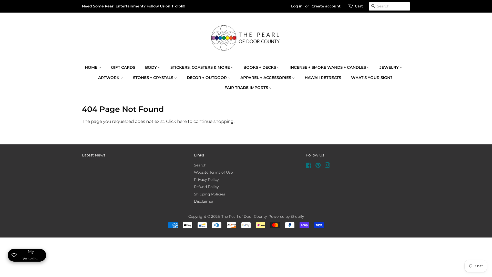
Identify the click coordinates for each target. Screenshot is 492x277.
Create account (326, 6)
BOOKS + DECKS (260, 67)
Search (200, 165)
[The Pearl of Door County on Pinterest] (318, 166)
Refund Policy (206, 186)
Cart (359, 6)
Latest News (93, 155)
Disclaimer (203, 201)
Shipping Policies (209, 194)
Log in (297, 6)
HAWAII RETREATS (323, 77)
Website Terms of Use (213, 172)
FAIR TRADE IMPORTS (246, 87)
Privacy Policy (206, 179)
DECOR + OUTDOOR (207, 77)
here (182, 121)
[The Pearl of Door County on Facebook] (309, 166)
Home (91, 67)
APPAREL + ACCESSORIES (266, 77)
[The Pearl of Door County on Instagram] (327, 166)
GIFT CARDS (123, 67)
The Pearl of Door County (244, 216)
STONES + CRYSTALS (153, 77)
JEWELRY (390, 67)
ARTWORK (109, 77)
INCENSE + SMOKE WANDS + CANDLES (328, 67)
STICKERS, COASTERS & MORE (200, 67)
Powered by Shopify (286, 216)
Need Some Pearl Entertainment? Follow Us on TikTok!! (133, 6)
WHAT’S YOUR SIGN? (372, 77)
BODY (151, 67)
